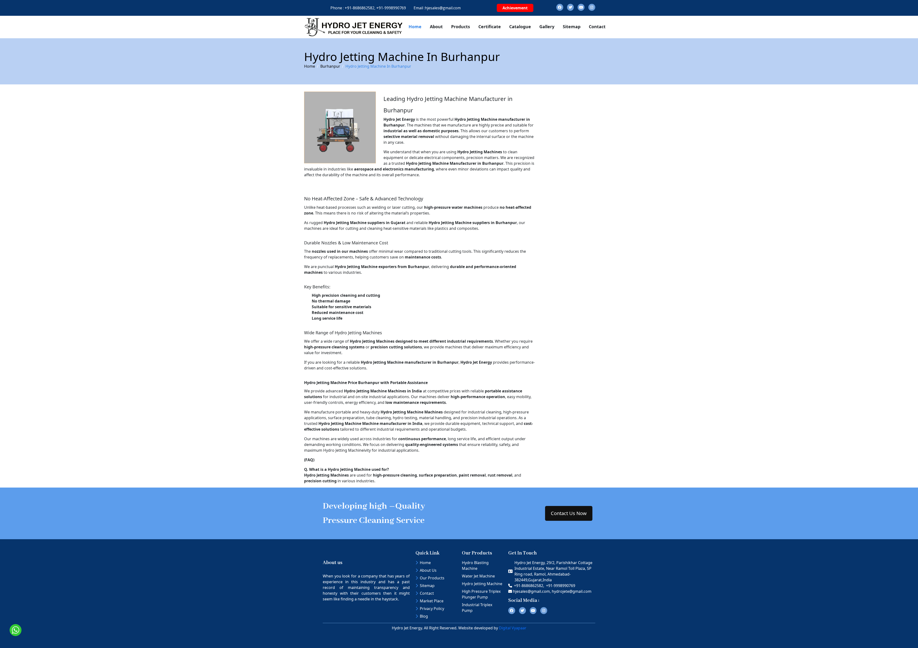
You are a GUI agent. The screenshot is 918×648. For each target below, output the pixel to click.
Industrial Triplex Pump (477, 607)
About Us (428, 570)
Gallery (546, 26)
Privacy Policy (432, 608)
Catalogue (520, 26)
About (436, 26)
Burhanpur (330, 66)
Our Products (432, 578)
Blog (424, 616)
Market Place (431, 601)
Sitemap (571, 26)
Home (415, 26)
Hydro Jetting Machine (482, 583)
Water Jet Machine (478, 576)
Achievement (515, 8)
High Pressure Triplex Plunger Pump (481, 594)
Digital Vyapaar (512, 628)
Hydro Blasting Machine (475, 565)
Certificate (489, 26)
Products (460, 26)
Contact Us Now (569, 513)
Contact (597, 26)
